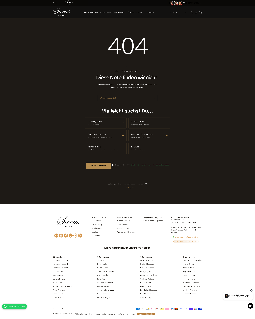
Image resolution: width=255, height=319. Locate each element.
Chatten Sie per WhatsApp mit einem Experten (150, 165)
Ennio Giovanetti (60, 290)
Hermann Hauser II (60, 264)
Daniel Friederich (60, 271)
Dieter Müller (145, 283)
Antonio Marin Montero (62, 286)
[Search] (153, 98)
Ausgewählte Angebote (153, 221)
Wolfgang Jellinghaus (126, 232)
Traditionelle (97, 228)
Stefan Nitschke (147, 264)
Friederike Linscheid (148, 290)
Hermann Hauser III (61, 268)
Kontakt (120, 314)
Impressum (130, 314)
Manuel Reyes (103, 286)
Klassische (96, 221)
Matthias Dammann (191, 283)
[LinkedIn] (75, 235)
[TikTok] (71, 235)
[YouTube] (56, 235)
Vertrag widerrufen (146, 314)
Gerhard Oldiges (147, 279)
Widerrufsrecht (81, 314)
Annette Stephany (148, 298)
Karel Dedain (102, 268)
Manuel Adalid (123, 228)
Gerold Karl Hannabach (192, 286)
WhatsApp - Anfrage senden (186, 237)
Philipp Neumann (147, 268)
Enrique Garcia (59, 283)
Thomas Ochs (59, 294)
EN (173, 12)
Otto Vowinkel (103, 275)
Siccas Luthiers (123, 221)
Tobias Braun (188, 268)
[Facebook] (66, 235)
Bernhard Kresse (190, 294)
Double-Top (97, 225)
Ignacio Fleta (145, 286)
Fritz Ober (101, 279)
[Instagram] (61, 235)
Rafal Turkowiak (147, 294)
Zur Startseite (98, 165)
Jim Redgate (102, 260)
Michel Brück (188, 264)
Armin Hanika (122, 225)
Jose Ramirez (58, 275)
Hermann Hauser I (60, 260)
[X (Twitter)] (80, 235)
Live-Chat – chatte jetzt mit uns (187, 241)
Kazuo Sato (102, 264)
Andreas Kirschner (105, 283)
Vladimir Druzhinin (190, 290)
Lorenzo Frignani (104, 298)
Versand (111, 314)
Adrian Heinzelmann (105, 290)
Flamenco (96, 236)
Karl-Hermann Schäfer (192, 260)
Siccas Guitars (66, 314)
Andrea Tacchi (189, 275)
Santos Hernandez (61, 279)
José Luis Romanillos (106, 271)
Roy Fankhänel (189, 279)
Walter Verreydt (146, 260)
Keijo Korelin (102, 294)
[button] (92, 12)
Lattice (95, 232)
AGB (104, 314)
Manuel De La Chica (148, 275)
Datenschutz (94, 314)
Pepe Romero (189, 271)
